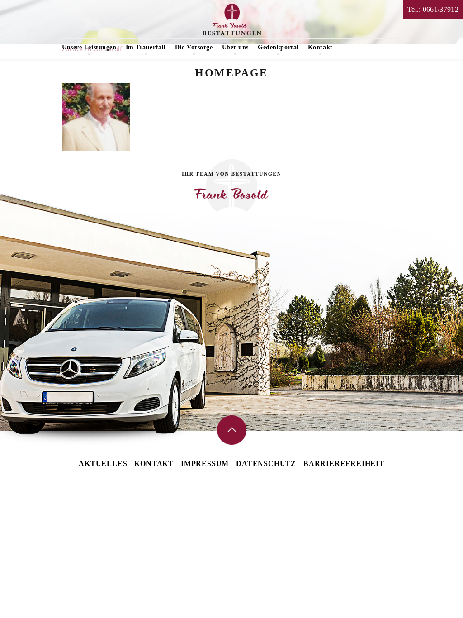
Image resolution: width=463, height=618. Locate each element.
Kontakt (320, 47)
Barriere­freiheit (343, 463)
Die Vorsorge (194, 47)
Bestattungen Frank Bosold (232, 19)
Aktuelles (103, 463)
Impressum (205, 463)
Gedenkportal (278, 47)
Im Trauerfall (146, 47)
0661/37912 (440, 9)
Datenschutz (266, 463)
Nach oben (231, 430)
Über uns (235, 47)
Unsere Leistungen (89, 47)
